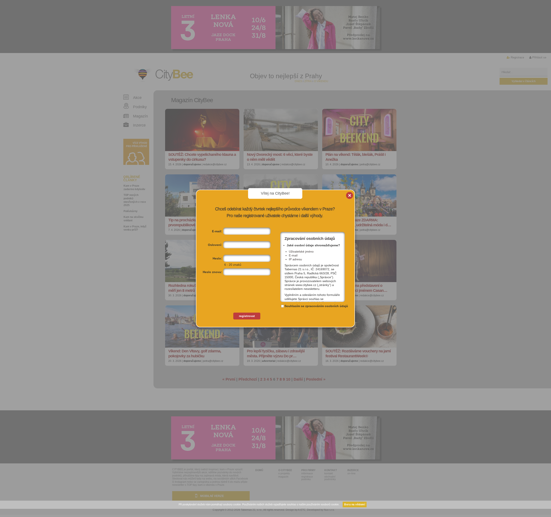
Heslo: (217, 258)
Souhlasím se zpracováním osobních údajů (316, 306)
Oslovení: (215, 245)
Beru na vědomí (354, 504)
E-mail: (217, 231)
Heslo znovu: (212, 272)
